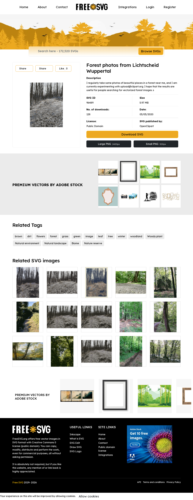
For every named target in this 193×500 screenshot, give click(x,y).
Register (170, 7)
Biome (75, 243)
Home (23, 7)
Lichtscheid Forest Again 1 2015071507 (27, 326)
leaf (100, 236)
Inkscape (75, 434)
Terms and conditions (154, 482)
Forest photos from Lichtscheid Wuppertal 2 (97, 290)
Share (22, 68)
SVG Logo (75, 451)
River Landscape (26, 362)
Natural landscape (55, 243)
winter (121, 236)
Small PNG (156, 143)
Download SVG (132, 134)
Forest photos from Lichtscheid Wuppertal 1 (62, 324)
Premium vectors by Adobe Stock (47, 184)
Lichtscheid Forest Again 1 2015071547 (130, 326)
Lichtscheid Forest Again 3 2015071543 (165, 326)
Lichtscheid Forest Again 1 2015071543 (165, 291)
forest (53, 236)
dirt (29, 236)
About (42, 7)
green (76, 236)
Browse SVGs (151, 51)
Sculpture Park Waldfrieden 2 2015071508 (165, 359)
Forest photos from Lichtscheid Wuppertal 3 (28, 290)
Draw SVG (76, 447)
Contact (62, 7)
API (139, 482)
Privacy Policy (173, 482)
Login (150, 7)
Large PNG (109, 143)
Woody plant (154, 236)
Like (63, 68)
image (89, 236)
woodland (136, 236)
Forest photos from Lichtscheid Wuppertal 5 (62, 290)
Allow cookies (89, 496)
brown (18, 236)
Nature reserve (93, 243)
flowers (40, 236)
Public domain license (106, 449)
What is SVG (77, 438)
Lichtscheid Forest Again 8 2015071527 (130, 291)
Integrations (127, 7)
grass (65, 236)
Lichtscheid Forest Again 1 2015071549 (130, 360)
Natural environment (27, 243)
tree (110, 236)
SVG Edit (75, 442)
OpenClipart (147, 126)
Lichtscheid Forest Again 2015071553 (62, 360)
